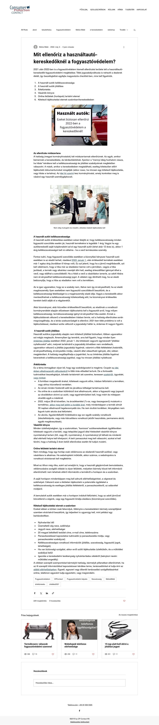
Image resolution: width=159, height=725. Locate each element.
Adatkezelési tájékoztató (79, 722)
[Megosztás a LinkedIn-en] (47, 593)
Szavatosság (97, 579)
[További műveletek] (123, 46)
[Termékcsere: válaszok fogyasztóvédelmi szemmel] (39, 630)
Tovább (122, 30)
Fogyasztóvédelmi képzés (77, 579)
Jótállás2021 (54, 584)
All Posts (24, 30)
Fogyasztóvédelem (42, 579)
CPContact (58, 579)
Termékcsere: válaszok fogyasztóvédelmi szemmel (38, 645)
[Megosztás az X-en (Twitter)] (41, 593)
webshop (111, 30)
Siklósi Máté (80, 30)
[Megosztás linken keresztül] (53, 593)
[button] (134, 30)
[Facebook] (79, 710)
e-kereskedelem (96, 30)
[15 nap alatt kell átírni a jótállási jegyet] (120, 630)
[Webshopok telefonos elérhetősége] (79, 630)
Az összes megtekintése (128, 615)
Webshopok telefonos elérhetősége (75, 645)
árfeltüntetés (40, 584)
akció (35, 30)
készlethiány (46, 30)
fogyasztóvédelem (63, 30)
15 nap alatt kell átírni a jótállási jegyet (116, 645)
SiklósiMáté (110, 579)
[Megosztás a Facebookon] (35, 593)
